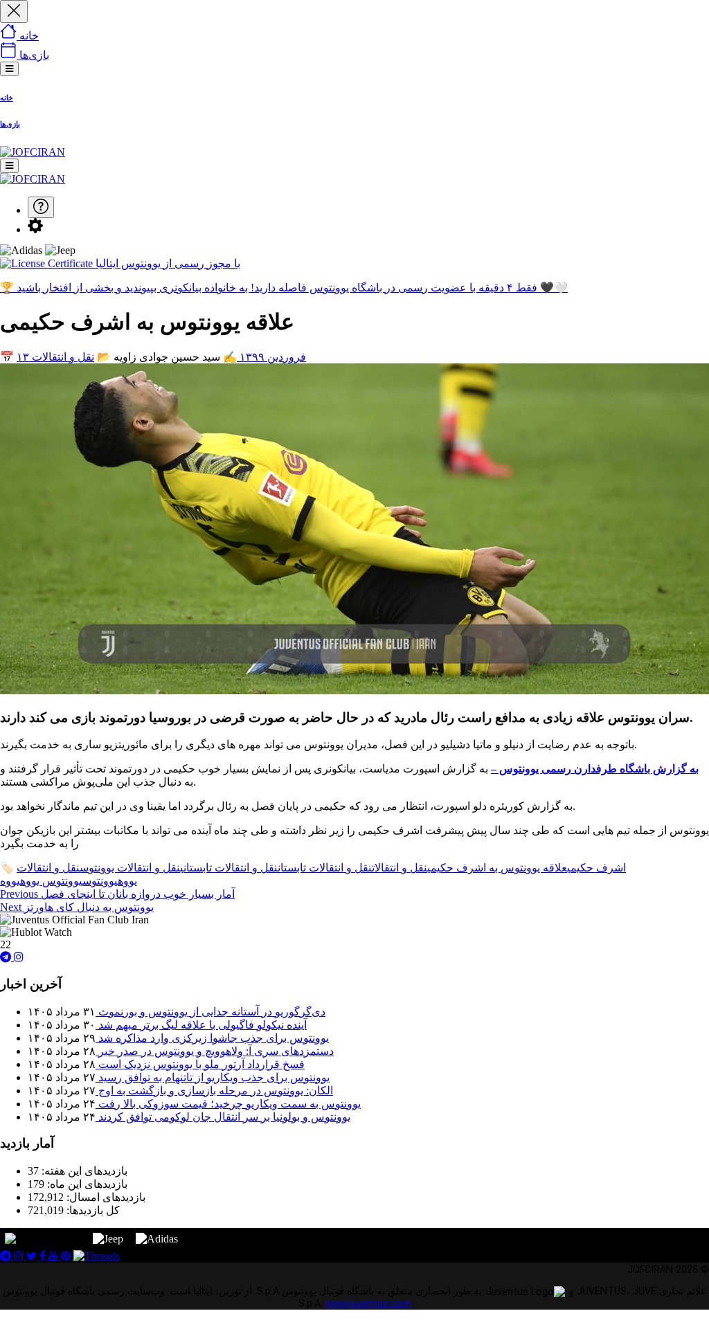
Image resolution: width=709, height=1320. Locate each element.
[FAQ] (41, 207)
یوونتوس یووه (51, 881)
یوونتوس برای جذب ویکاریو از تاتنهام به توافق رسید (213, 1077)
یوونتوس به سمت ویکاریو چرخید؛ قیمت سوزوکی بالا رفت (228, 1104)
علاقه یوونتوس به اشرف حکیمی (497, 868)
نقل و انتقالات (63, 357)
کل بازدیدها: (92, 1210)
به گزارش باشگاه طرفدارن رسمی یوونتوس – (595, 769)
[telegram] (7, 957)
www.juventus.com (368, 1304)
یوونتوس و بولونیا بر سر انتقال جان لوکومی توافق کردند (223, 1117)
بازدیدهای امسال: (104, 1197)
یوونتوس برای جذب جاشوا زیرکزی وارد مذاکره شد (212, 1038)
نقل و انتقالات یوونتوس (130, 868)
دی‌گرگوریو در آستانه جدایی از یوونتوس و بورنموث (210, 1012)
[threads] (96, 1256)
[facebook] (43, 1256)
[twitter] (32, 1256)
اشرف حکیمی (596, 868)
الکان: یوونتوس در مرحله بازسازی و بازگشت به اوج (214, 1090)
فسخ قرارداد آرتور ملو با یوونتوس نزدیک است (200, 1064)
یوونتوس (100, 881)
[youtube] (54, 1256)
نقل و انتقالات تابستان (325, 868)
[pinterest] (67, 1256)
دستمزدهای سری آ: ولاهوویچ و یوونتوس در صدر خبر (215, 1051)
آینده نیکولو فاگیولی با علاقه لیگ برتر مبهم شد (201, 1025)
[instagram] (19, 957)
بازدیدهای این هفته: (83, 1171)
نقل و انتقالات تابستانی (229, 868)
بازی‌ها (10, 124)
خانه (6, 97)
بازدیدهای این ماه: (85, 1184)
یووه (10, 881)
